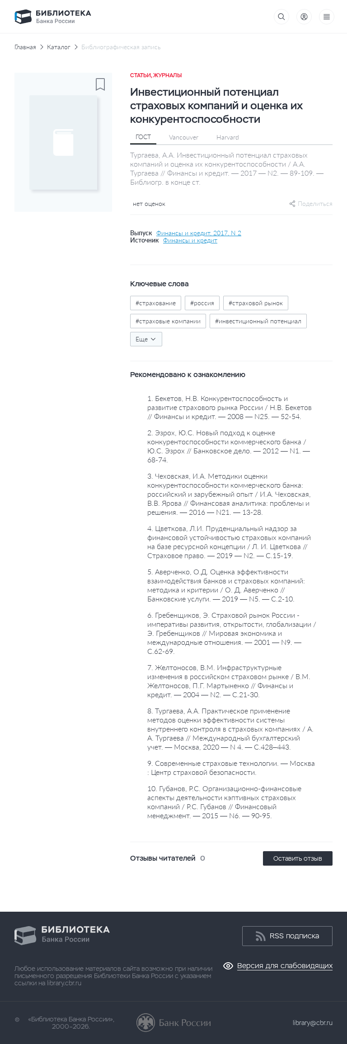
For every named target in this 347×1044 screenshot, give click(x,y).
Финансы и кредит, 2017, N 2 (198, 233)
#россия (202, 303)
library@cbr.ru (313, 1023)
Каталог (58, 47)
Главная (25, 47)
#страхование (156, 303)
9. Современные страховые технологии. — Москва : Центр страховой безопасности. (231, 767)
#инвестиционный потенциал (258, 321)
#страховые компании (168, 321)
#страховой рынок (256, 303)
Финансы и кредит (190, 240)
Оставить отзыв (297, 858)
